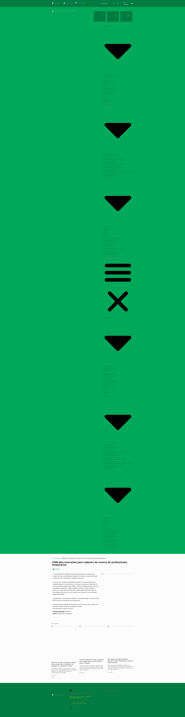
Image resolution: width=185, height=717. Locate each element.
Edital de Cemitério (109, 250)
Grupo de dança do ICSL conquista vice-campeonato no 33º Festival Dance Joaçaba (91, 661)
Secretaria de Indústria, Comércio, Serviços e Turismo (118, 171)
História (106, 80)
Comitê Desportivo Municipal (111, 155)
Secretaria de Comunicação (111, 165)
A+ (118, 3)
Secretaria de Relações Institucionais (114, 173)
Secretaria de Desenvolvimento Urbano (114, 167)
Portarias (106, 234)
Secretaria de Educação (110, 169)
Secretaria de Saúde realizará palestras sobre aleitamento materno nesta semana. (120, 660)
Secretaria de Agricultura (110, 161)
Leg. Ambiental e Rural (109, 244)
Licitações (106, 236)
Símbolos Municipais (109, 88)
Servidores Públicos (109, 246)
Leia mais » (54, 675)
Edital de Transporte (109, 254)
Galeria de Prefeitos (109, 82)
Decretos (106, 232)
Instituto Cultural (108, 157)
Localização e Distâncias (110, 90)
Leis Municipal (107, 226)
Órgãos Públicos (108, 84)
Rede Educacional (108, 92)
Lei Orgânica (107, 228)
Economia (106, 86)
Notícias (58, 558)
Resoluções (107, 230)
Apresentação (107, 74)
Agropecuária (107, 100)
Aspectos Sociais (108, 94)
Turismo (106, 102)
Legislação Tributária (109, 242)
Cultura (106, 96)
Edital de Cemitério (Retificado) (112, 252)
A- (113, 3)
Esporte (106, 98)
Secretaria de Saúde (109, 175)
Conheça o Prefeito (109, 153)
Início (53, 558)
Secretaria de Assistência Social (112, 163)
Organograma (107, 78)
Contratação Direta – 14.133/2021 (112, 238)
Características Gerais (110, 76)
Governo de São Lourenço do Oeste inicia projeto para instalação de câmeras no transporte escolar (63, 664)
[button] (118, 287)
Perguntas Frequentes (111, 256)
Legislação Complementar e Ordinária (114, 248)
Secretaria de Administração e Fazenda (114, 159)
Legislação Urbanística (110, 240)
